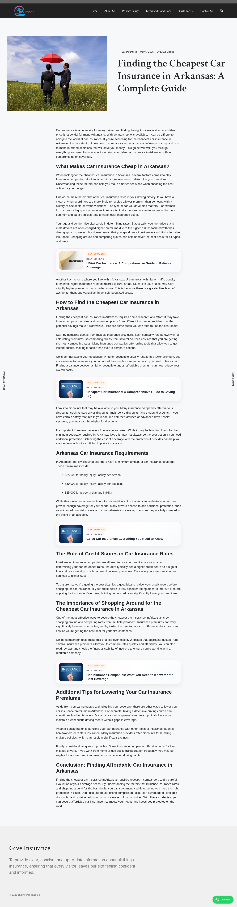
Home (93, 11)
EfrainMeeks (167, 51)
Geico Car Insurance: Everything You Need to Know (124, 538)
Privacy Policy (130, 11)
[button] (222, 11)
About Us (109, 11)
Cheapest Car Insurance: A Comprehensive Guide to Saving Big (130, 394)
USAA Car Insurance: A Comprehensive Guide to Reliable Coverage (128, 265)
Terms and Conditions (158, 11)
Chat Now (226, 899)
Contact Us (206, 11)
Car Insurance (129, 51)
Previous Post (4, 380)
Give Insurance (29, 848)
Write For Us (185, 11)
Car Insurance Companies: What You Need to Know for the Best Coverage (129, 677)
